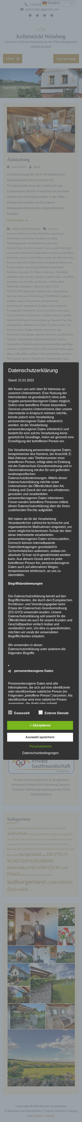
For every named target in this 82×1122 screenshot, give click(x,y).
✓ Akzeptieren (40, 725)
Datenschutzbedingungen (40, 752)
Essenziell (21, 713)
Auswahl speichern (40, 737)
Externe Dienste (57, 713)
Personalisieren (40, 746)
